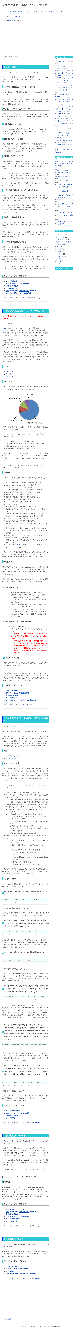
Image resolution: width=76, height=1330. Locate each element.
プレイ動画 (58, 258)
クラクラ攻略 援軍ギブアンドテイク (24, 4)
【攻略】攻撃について (61, 239)
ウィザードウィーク (61, 128)
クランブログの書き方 (13, 281)
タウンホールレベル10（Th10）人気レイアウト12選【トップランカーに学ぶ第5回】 (64, 87)
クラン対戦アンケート (13, 288)
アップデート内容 (60, 251)
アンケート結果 (11, 758)
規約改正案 (9, 376)
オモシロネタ (59, 254)
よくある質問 (59, 249)
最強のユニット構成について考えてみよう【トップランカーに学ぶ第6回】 (64, 73)
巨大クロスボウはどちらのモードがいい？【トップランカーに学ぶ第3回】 (64, 109)
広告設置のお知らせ (12, 286)
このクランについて (46, 12)
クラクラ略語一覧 (11, 1221)
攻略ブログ (18, 16)
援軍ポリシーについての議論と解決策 (17, 283)
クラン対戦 (5, 328)
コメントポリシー (12, 67)
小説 (56, 263)
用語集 (35, 12)
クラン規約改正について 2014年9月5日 (18, 293)
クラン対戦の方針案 (12, 756)
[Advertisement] (38, 38)
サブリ (19, 545)
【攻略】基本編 (59, 237)
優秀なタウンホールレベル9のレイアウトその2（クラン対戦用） (64, 215)
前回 (3, 731)
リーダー (26, 490)
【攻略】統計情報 (60, 244)
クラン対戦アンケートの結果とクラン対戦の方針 (21, 290)
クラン (4, 323)
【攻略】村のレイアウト (62, 242)
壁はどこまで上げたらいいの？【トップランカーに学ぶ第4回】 (64, 102)
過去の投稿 (6, 1319)
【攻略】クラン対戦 (61, 234)
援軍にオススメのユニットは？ (15, 1209)
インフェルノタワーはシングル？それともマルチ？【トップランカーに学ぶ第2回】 (64, 121)
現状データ (9, 372)
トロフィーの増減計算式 (62, 191)
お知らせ (12, 298)
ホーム (4, 12)
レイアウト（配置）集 (16, 12)
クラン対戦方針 (6, 16)
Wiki (28, 12)
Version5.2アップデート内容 (63, 176)
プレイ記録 (58, 261)
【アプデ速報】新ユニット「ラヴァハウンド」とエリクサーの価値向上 (64, 80)
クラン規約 (59, 12)
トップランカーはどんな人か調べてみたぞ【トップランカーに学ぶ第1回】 (64, 135)
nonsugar (38, 298)
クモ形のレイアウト (61, 145)
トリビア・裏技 (59, 256)
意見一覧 (8, 374)
